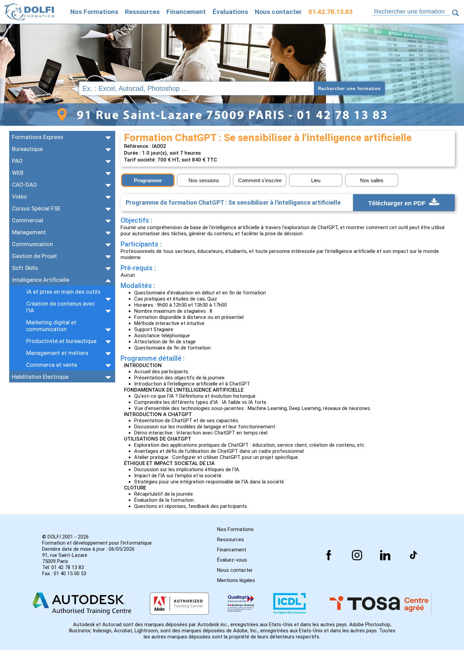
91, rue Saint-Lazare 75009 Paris (64, 558)
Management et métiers (57, 352)
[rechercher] (455, 12)
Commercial (27, 220)
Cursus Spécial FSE (36, 208)
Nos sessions (204, 180)
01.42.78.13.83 (330, 12)
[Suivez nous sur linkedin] (385, 555)
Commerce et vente (51, 364)
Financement (186, 12)
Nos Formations (94, 12)
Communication (32, 244)
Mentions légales (236, 580)
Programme (148, 180)
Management (29, 232)
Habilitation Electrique (40, 376)
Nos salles (371, 180)
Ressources (142, 12)
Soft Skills (25, 267)
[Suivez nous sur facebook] (328, 555)
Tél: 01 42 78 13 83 (63, 567)
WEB (17, 172)
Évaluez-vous (232, 560)
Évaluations (230, 12)
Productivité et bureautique (61, 341)
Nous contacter (278, 12)
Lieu (315, 180)
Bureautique (27, 149)
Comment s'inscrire (260, 180)
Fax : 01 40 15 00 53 (64, 573)
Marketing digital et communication (51, 325)
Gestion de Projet (34, 256)
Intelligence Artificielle (40, 279)
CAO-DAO (24, 184)
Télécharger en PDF (397, 203)
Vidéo (19, 196)
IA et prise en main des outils (63, 291)
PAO (17, 160)
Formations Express (37, 137)
